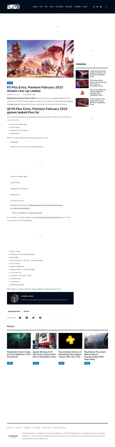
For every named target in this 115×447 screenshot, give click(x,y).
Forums (77, 7)
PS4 (46, 7)
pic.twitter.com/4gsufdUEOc (20, 208)
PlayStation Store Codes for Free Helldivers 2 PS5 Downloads (19, 354)
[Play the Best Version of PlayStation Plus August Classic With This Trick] (70, 341)
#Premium (50, 205)
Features (59, 7)
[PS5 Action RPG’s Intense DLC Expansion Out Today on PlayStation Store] (82, 83)
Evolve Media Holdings (53, 433)
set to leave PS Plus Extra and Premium (47, 217)
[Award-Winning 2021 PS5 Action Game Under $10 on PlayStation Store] (44, 341)
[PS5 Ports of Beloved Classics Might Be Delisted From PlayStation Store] (82, 93)
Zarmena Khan (30, 94)
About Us (10, 427)
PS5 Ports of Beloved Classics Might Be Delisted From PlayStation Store (98, 92)
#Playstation (59, 205)
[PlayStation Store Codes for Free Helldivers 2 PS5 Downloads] (19, 341)
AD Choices (36, 427)
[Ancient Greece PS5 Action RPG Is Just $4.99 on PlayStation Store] (82, 102)
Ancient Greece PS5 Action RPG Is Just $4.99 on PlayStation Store (97, 101)
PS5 (41, 7)
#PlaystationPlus (36, 205)
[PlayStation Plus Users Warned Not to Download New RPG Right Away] (96, 341)
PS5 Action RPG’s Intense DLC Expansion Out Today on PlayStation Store (98, 83)
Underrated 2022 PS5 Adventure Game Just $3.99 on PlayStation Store (98, 73)
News (35, 7)
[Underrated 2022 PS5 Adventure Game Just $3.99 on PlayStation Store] (82, 74)
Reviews (68, 7)
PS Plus (10, 98)
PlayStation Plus (14, 311)
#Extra (44, 205)
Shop (85, 7)
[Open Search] (106, 7)
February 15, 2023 (35, 213)
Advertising (27, 427)
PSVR (52, 7)
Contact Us (18, 427)
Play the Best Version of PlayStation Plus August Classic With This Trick (70, 354)
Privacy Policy (46, 427)
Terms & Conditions (59, 427)
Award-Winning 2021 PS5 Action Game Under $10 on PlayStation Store (44, 354)
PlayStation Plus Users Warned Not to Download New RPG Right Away (95, 355)
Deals (36, 363)
